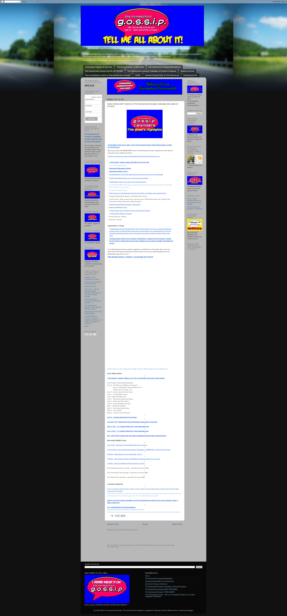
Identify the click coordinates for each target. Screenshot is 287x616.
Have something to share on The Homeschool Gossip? (108, 75)
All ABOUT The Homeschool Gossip (92, 278)
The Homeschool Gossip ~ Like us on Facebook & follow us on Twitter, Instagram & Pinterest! (93, 319)
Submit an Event (187, 71)
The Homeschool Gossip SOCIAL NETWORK (104, 71)
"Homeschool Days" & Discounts (130, 67)
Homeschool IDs (190, 75)
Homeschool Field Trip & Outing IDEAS (93, 312)
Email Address (90, 99)
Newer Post (112, 524)
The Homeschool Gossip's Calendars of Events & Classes (151, 71)
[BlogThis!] (118, 516)
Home (145, 524)
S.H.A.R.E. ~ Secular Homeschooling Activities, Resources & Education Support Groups (93, 292)
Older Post (177, 524)
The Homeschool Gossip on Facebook (194, 208)
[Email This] (116, 516)
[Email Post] (111, 515)
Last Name (88, 112)
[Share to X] (120, 516)
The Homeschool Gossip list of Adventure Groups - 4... (93, 301)
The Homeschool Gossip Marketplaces (164, 67)
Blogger (190, 610)
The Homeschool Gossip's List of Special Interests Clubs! (93, 307)
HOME (138, 75)
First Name (88, 105)
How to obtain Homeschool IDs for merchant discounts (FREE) (194, 201)
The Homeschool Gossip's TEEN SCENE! (160, 592)
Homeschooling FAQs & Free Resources (162, 75)
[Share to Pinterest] (124, 516)
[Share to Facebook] (122, 516)
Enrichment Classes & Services (98, 67)
